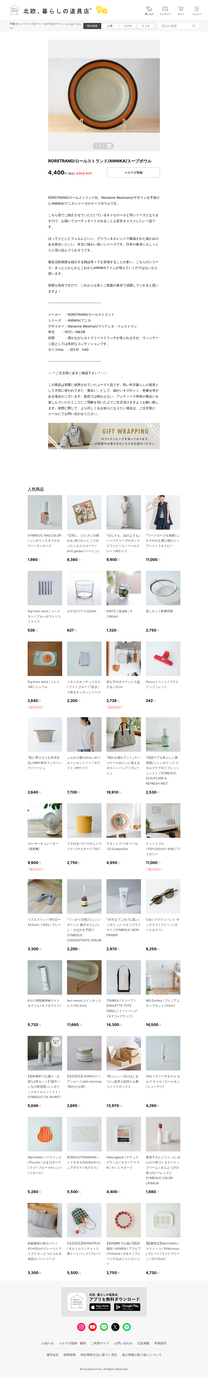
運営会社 (53, 1355)
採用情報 (70, 1355)
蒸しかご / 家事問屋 (159, 611)
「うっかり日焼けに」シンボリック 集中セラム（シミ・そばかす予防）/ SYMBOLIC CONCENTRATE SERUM (84, 930)
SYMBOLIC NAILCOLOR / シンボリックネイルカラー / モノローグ (44, 540)
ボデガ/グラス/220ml (81, 611)
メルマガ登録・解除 (72, 1343)
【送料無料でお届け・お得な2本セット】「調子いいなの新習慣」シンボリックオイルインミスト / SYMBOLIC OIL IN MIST (44, 1086)
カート (181, 14)
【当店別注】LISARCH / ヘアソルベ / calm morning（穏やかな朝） (84, 1081)
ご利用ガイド (100, 1343)
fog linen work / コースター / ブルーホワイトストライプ (44, 616)
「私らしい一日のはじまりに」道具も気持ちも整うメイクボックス (122, 1081)
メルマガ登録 (133, 172)
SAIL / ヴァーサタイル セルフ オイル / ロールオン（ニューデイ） (163, 1081)
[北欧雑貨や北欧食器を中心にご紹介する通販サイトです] (57, 10)
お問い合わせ (123, 1343)
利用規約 (160, 1343)
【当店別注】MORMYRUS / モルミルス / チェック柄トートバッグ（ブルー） (84, 1248)
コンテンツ (165, 14)
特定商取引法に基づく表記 (99, 1355)
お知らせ (48, 1343)
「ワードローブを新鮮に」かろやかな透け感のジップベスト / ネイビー (163, 540)
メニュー (196, 14)
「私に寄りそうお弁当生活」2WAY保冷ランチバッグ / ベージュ (45, 763)
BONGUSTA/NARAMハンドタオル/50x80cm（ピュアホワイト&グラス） (84, 1162)
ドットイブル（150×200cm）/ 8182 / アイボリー (163, 849)
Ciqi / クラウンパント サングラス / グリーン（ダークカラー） (162, 925)
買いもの (149, 14)
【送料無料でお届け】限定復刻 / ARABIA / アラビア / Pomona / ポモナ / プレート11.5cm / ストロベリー (123, 1253)
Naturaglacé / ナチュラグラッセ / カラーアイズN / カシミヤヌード (123, 1162)
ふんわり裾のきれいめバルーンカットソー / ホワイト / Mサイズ (84, 763)
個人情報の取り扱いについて (142, 1355)
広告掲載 (143, 1343)
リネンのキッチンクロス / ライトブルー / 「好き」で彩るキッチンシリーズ (84, 687)
